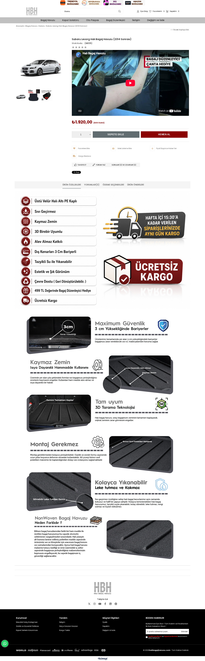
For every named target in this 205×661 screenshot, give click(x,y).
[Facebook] (105, 603)
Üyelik (104, 622)
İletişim (62, 622)
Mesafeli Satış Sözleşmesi (27, 622)
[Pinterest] (115, 603)
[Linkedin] (110, 603)
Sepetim (105, 626)
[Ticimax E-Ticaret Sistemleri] (103, 659)
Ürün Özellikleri (71, 184)
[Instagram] (94, 603)
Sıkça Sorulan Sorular (68, 626)
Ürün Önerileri (135, 184)
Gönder (184, 631)
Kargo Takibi (64, 630)
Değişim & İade (108, 630)
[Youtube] (99, 603)
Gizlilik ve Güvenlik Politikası (27, 626)
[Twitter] (89, 603)
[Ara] (119, 11)
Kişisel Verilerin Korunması (27, 630)
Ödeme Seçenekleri (113, 184)
